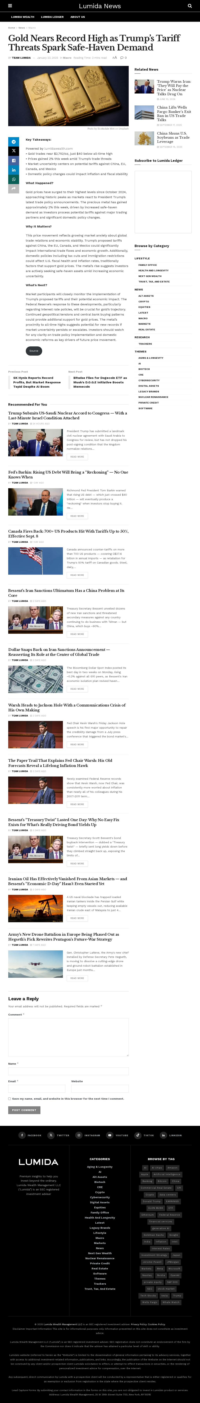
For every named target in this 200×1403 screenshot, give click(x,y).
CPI (179, 1188)
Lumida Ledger (52, 16)
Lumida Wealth (22, 16)
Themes (140, 351)
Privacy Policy (138, 1324)
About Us (78, 16)
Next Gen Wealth (150, 276)
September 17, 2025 (170, 125)
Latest (143, 312)
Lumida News (100, 6)
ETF (171, 1208)
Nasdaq (147, 1275)
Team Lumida (21, 57)
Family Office (147, 265)
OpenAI (175, 1275)
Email (13, 1081)
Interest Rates (161, 1248)
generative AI (161, 1228)
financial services (160, 1221)
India (147, 1241)
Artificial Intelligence (167, 1174)
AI (139, 363)
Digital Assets (148, 386)
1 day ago (38, 483)
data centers (168, 1195)
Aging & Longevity (150, 358)
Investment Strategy (154, 1255)
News (22, 27)
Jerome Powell (152, 1262)
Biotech (144, 369)
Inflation (161, 1241)
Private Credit (148, 402)
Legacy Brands (148, 391)
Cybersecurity (149, 380)
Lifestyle (142, 258)
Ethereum (148, 1215)
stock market (166, 1289)
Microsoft (174, 1268)
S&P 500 (172, 1282)
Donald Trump (152, 1201)
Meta (160, 1268)
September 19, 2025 (170, 147)
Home (11, 27)
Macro (32, 27)
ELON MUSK (155, 1208)
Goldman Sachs (154, 1235)
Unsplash (124, 129)
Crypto (143, 301)
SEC (149, 1289)
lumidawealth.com (58, 148)
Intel (175, 1241)
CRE (141, 374)
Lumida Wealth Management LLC (63, 1324)
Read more (77, 457)
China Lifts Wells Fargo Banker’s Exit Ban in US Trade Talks (174, 113)
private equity (153, 1282)
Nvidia (161, 1275)
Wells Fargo (149, 1302)
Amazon (173, 1168)
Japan (176, 1255)
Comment (16, 1014)
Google (173, 1235)
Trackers (145, 343)
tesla (165, 1295)
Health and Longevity (153, 270)
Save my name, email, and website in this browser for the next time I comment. (68, 1098)
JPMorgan (173, 1262)
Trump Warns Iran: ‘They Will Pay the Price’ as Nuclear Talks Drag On (174, 88)
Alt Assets (146, 296)
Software (145, 408)
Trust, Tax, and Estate (154, 281)
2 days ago (39, 601)
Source (33, 350)
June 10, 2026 (167, 99)
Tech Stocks (148, 1295)
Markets (144, 324)
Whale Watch (171, 1302)
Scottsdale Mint (106, 129)
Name (13, 1063)
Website (77, 1081)
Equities (144, 307)
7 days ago (39, 945)
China (175, 1181)
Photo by (93, 129)
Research (142, 337)
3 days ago (39, 771)
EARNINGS (172, 1201)
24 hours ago (41, 423)
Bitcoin (162, 1181)
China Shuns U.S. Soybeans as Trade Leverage (173, 137)
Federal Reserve (169, 1215)
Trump (177, 1295)
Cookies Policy (156, 1324)
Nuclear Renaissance (153, 397)
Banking (147, 1181)
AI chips (157, 1168)
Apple (144, 1174)
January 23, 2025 (47, 57)
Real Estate (146, 329)
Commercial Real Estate (156, 1188)
